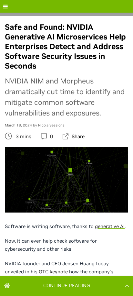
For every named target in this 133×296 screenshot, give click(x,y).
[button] (66, 285)
